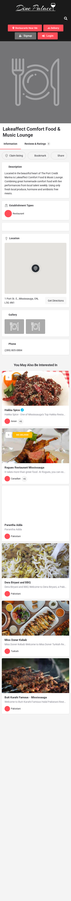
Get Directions (56, 300)
